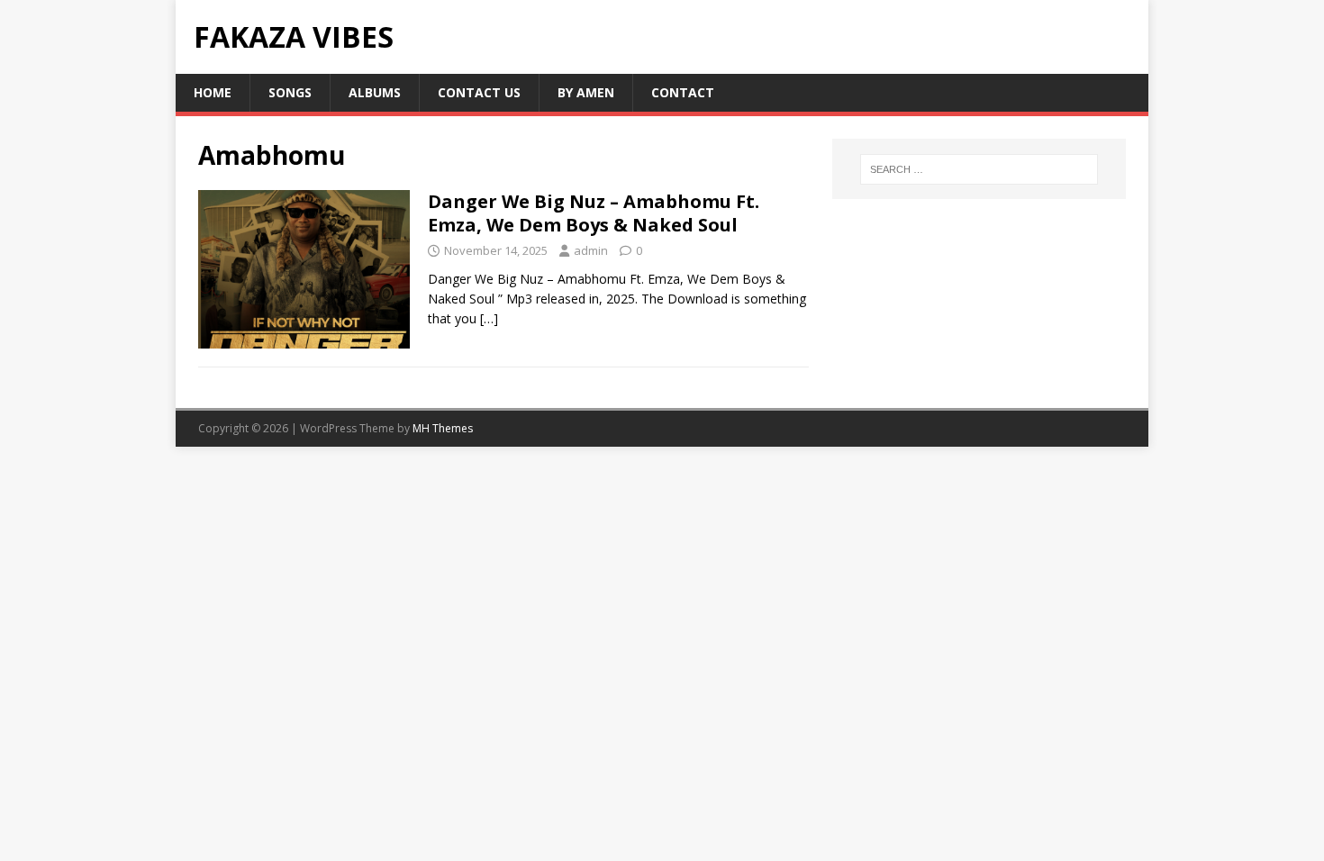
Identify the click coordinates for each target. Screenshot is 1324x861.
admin (591, 250)
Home (212, 92)
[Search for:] (979, 169)
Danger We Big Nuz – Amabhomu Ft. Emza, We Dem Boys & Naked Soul (593, 213)
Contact (682, 92)
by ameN (586, 92)
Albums (375, 92)
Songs (290, 92)
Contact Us (479, 92)
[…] (489, 318)
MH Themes (443, 428)
